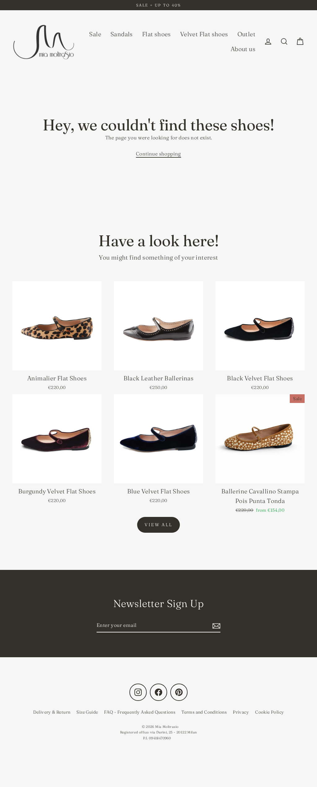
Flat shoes (156, 34)
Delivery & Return (52, 712)
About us (243, 49)
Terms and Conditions (204, 712)
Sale (95, 34)
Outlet (246, 34)
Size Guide (87, 712)
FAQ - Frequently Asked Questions (139, 712)
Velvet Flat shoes (204, 34)
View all (158, 524)
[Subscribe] (215, 625)
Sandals (122, 34)
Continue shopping (158, 154)
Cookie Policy (269, 712)
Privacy (241, 712)
